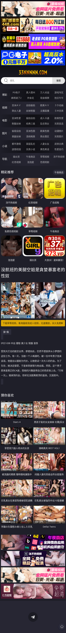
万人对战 (44, 92)
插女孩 (16, 156)
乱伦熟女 (44, 123)
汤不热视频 (59, 156)
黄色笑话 (44, 149)
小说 (4, 146)
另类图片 (58, 136)
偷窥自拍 (16, 130)
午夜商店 (30, 156)
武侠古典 (58, 143)
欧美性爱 (58, 118)
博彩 (4, 94)
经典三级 (30, 123)
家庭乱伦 (30, 143)
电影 (4, 120)
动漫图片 (58, 130)
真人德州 (30, 92)
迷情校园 (16, 149)
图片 (4, 133)
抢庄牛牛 (58, 97)
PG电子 (16, 92)
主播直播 (44, 110)
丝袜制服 (30, 110)
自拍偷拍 (30, 105)
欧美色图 (44, 130)
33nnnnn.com (33, 72)
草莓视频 (44, 156)
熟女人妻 (16, 110)
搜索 (58, 80)
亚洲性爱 (16, 118)
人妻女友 (44, 143)
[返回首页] (62, 626)
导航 (4, 159)
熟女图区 (44, 136)
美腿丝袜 (16, 136)
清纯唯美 (30, 136)
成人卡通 (44, 118)
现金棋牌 (44, 97)
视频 (4, 107)
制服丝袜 (16, 123)
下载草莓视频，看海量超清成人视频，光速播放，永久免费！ (33, 323)
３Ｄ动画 (58, 105)
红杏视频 (16, 162)
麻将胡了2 (16, 97)
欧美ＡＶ (44, 105)
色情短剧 (44, 162)
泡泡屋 (30, 162)
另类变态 (58, 123)
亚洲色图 (30, 130)
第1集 (6, 331)
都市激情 (16, 143)
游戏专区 (58, 92)
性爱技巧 (58, 149)
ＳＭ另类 (58, 110)
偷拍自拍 (30, 118)
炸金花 (30, 97)
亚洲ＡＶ (16, 105)
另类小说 (30, 149)
